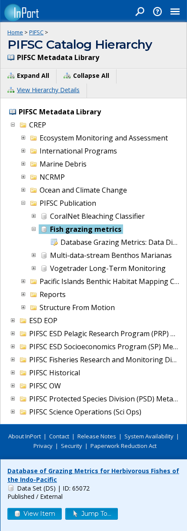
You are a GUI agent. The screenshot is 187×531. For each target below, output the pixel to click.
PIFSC (36, 32)
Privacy (43, 446)
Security (71, 446)
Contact (59, 436)
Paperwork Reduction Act (123, 446)
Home (15, 32)
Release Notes (96, 436)
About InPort (24, 436)
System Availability (149, 436)
